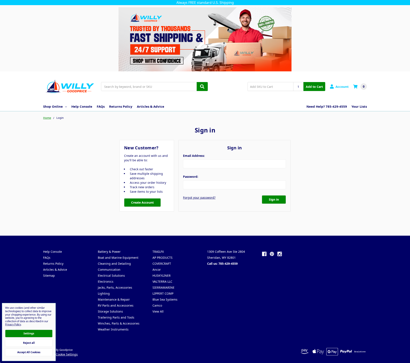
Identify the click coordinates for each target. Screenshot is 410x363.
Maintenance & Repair (114, 299)
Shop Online (53, 106)
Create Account (142, 202)
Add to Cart (314, 87)
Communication (109, 269)
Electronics (105, 281)
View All (158, 311)
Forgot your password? (199, 197)
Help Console (81, 106)
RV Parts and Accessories (115, 305)
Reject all (29, 343)
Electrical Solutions (111, 275)
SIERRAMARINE (163, 287)
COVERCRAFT (161, 264)
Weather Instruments (113, 329)
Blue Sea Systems (164, 299)
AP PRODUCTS (162, 258)
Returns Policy (120, 106)
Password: (190, 177)
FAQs (101, 106)
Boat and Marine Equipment (118, 258)
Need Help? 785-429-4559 (326, 106)
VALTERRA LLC (162, 281)
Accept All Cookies (28, 352)
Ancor (156, 269)
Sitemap (49, 275)
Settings (28, 333)
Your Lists (359, 106)
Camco (157, 305)
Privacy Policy (13, 324)
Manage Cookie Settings (60, 354)
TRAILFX (158, 252)
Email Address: (194, 156)
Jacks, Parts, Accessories (115, 287)
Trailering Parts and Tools (116, 317)
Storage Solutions (110, 311)
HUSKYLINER (161, 275)
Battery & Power (109, 252)
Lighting (104, 293)
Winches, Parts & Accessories (118, 323)
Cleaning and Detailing (114, 264)
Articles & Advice (150, 106)
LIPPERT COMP (162, 293)
